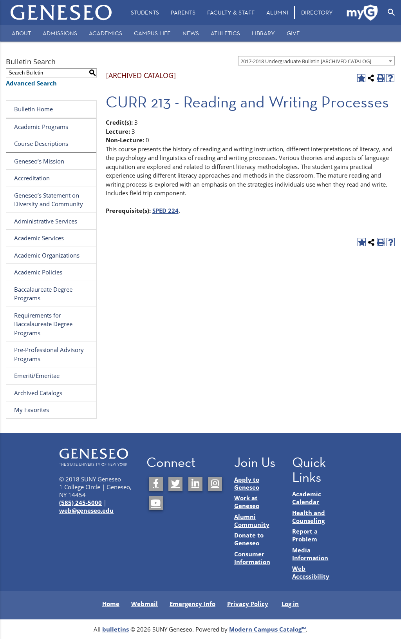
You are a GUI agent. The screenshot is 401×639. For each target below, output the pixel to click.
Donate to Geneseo (249, 539)
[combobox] (316, 60)
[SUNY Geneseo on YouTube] (156, 503)
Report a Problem (305, 535)
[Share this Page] (371, 78)
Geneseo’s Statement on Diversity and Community (48, 199)
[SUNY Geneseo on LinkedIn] (195, 484)
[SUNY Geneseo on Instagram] (215, 484)
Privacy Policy (247, 604)
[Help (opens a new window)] (390, 78)
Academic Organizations (46, 255)
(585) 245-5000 (80, 502)
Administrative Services (45, 221)
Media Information (310, 554)
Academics (105, 33)
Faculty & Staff (231, 12)
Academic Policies (38, 272)
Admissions (60, 33)
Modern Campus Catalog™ (267, 629)
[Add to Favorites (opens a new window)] (361, 78)
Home (110, 604)
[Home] (61, 12)
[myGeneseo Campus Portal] (363, 12)
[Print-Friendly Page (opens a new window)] (381, 78)
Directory (317, 12)
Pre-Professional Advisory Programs (49, 354)
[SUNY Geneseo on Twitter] (175, 484)
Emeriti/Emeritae (37, 375)
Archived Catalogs (38, 393)
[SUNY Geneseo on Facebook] (156, 484)
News (190, 33)
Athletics (225, 33)
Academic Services (39, 238)
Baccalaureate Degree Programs (43, 293)
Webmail (144, 604)
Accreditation (32, 178)
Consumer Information (252, 558)
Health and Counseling (308, 517)
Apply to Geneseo (246, 483)
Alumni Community (251, 520)
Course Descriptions (41, 143)
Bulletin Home (33, 109)
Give (293, 33)
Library (263, 33)
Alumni (277, 12)
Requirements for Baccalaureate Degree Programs (43, 324)
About (21, 33)
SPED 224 (165, 210)
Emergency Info (192, 604)
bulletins (115, 629)
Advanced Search (31, 83)
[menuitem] (145, 12)
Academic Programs (41, 127)
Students (145, 12)
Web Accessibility (310, 572)
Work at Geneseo (246, 502)
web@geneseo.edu (86, 510)
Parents (183, 12)
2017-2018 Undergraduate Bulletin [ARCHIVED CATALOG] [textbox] (305, 61)
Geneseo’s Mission (39, 161)
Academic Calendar (306, 498)
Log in (290, 604)
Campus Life (152, 33)
